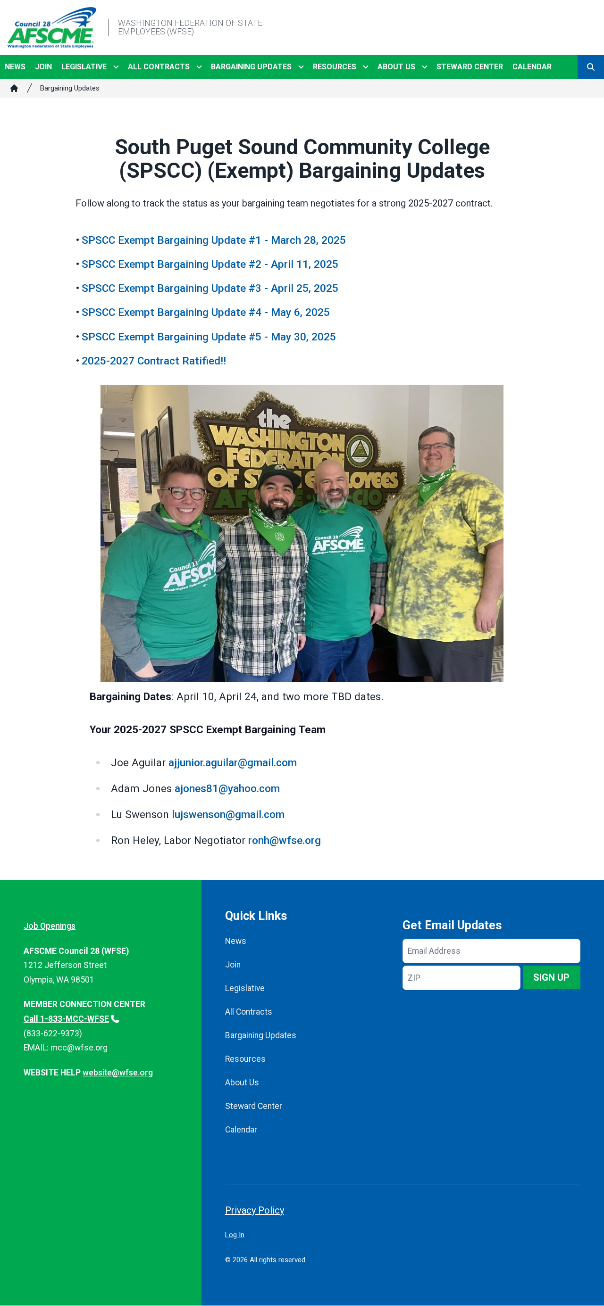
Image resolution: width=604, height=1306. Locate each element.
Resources (334, 66)
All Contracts (159, 66)
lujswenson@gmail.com (228, 814)
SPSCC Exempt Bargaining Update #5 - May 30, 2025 (209, 337)
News (15, 66)
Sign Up (551, 977)
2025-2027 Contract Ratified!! (154, 361)
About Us (396, 66)
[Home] (14, 88)
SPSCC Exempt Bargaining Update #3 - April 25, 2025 (210, 288)
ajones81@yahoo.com (227, 788)
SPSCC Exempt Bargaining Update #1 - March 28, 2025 (214, 240)
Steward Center (469, 66)
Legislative (84, 66)
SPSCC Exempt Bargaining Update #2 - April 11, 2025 (210, 264)
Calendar (532, 66)
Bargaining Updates (251, 66)
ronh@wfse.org (284, 840)
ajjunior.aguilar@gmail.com (232, 762)
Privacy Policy (254, 1210)
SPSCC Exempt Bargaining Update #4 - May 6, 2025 (206, 312)
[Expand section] (116, 67)
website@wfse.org (118, 1072)
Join (43, 66)
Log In (234, 1235)
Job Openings (50, 926)
